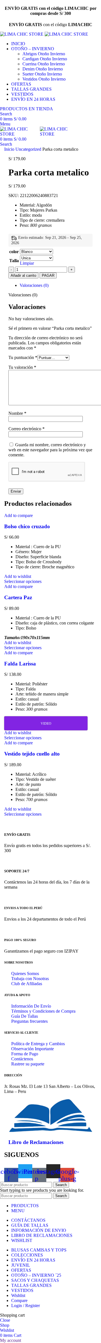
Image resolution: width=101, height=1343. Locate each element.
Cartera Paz (18, 597)
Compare (19, 1300)
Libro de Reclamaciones (35, 1142)
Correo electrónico (26, 428)
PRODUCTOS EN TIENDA (26, 108)
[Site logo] (22, 34)
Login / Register (25, 1305)
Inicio (9, 149)
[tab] (56, 285)
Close (5, 1320)
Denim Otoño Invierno (42, 69)
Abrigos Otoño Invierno (43, 53)
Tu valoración (22, 367)
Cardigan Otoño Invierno (44, 58)
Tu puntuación (22, 357)
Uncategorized (28, 149)
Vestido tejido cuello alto (32, 754)
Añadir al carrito (23, 275)
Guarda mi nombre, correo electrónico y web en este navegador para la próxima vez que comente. (50, 449)
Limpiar (27, 263)
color (14, 251)
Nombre (17, 413)
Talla (14, 260)
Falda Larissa (20, 664)
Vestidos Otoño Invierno (44, 79)
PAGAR (48, 275)
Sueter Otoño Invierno (42, 74)
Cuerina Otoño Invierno (43, 63)
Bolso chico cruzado (27, 526)
